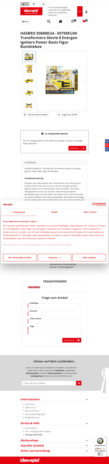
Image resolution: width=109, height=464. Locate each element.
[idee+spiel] (31, 11)
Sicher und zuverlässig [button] (35, 450)
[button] (49, 21)
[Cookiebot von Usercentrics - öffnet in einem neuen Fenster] (94, 204)
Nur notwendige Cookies (19, 257)
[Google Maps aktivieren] (80, 11)
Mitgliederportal (32, 417)
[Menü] (104, 437)
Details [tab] (54, 212)
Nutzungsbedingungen (35, 414)
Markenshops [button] (29, 440)
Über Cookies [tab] (90, 212)
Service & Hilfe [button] (29, 423)
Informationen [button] (30, 399)
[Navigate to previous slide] (41, 81)
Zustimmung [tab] (19, 212)
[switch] (100, 454)
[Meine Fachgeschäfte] (60, 21)
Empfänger (34, 303)
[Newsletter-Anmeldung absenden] (78, 383)
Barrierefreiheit (32, 411)
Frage (32, 326)
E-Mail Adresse (35, 318)
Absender (33, 311)
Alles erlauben (89, 257)
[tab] (54, 134)
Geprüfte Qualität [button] (32, 445)
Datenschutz (30, 407)
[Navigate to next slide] (82, 81)
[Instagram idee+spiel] (107, 145)
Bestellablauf (31, 428)
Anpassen (53, 257)
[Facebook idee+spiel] (107, 141)
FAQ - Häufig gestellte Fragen (38, 431)
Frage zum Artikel (69, 114)
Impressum (30, 404)
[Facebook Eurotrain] (107, 149)
